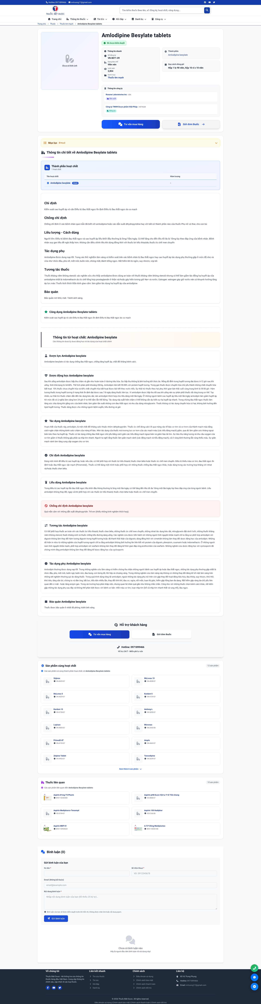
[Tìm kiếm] (207, 10)
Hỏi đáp (120, 19)
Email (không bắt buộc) (54, 880)
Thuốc (52, 24)
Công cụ (159, 19)
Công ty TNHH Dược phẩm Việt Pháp (126, 107)
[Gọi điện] (254, 968)
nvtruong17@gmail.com (196, 985)
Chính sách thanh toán (145, 984)
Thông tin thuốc (78, 19)
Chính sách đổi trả (143, 988)
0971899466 (192, 981)
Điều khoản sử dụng (144, 976)
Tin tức (101, 19)
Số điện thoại (138, 868)
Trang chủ (56, 19)
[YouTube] (209, 2)
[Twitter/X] (214, 2)
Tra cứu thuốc (98, 976)
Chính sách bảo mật (144, 980)
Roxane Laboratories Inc (118, 94)
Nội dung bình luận (52, 891)
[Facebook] (205, 2)
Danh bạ (139, 19)
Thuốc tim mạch (66, 24)
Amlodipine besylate (178, 55)
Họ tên (47, 868)
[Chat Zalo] (254, 977)
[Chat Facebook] (254, 986)
